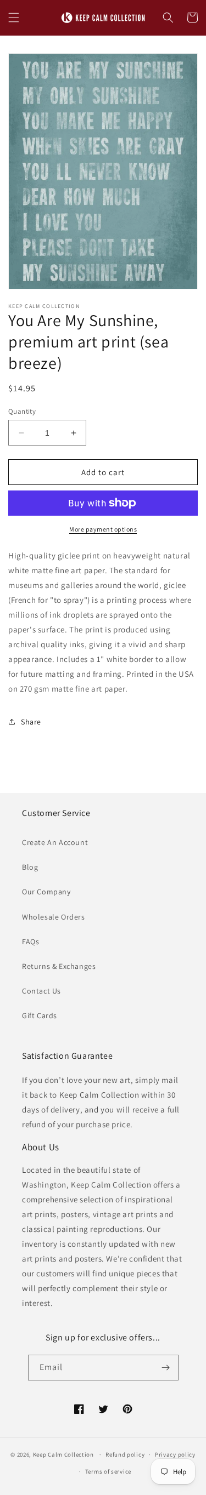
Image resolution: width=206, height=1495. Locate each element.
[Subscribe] (166, 1367)
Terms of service (108, 1471)
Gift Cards (39, 1015)
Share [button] (31, 722)
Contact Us (41, 991)
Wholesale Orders (53, 917)
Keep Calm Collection (63, 1454)
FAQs (30, 941)
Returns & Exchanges (59, 966)
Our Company (46, 892)
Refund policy (124, 1454)
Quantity (22, 411)
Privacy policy (175, 1454)
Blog (30, 867)
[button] (14, 17)
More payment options (103, 529)
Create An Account (55, 842)
